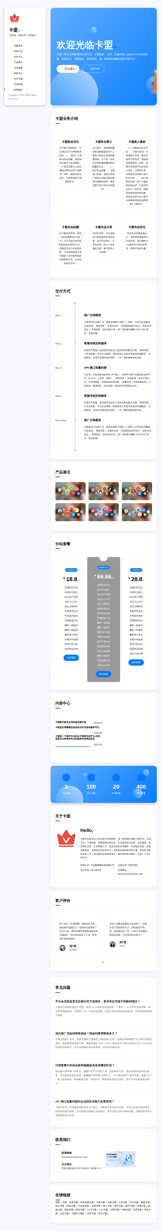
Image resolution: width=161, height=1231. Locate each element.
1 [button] (102, 962)
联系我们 (18, 89)
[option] (79, 933)
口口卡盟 (103, 1209)
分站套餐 (18, 67)
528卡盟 (123, 1202)
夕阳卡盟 (114, 1209)
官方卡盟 (102, 1213)
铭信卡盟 (80, 1209)
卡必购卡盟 (83, 1205)
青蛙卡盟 (68, 1209)
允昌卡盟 (112, 1202)
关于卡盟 (18, 78)
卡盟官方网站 (78, 1213)
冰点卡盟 (64, 1213)
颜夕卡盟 (129, 1205)
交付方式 (18, 56)
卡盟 (13, 30)
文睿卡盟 (100, 1202)
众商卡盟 (96, 1205)
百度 (57, 1202)
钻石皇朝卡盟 (87, 1202)
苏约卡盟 (118, 1205)
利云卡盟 (59, 1205)
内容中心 (18, 73)
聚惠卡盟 (145, 1202)
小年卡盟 (134, 1202)
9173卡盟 (92, 1209)
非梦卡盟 (137, 1209)
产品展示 (18, 62)
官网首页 (18, 45)
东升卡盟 (91, 1213)
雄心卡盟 (107, 1205)
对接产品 (18, 51)
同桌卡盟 (71, 1205)
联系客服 (71, 657)
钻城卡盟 (141, 1205)
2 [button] (104, 962)
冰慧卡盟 (73, 1202)
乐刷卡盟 (126, 1209)
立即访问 (95, 68)
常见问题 (18, 84)
